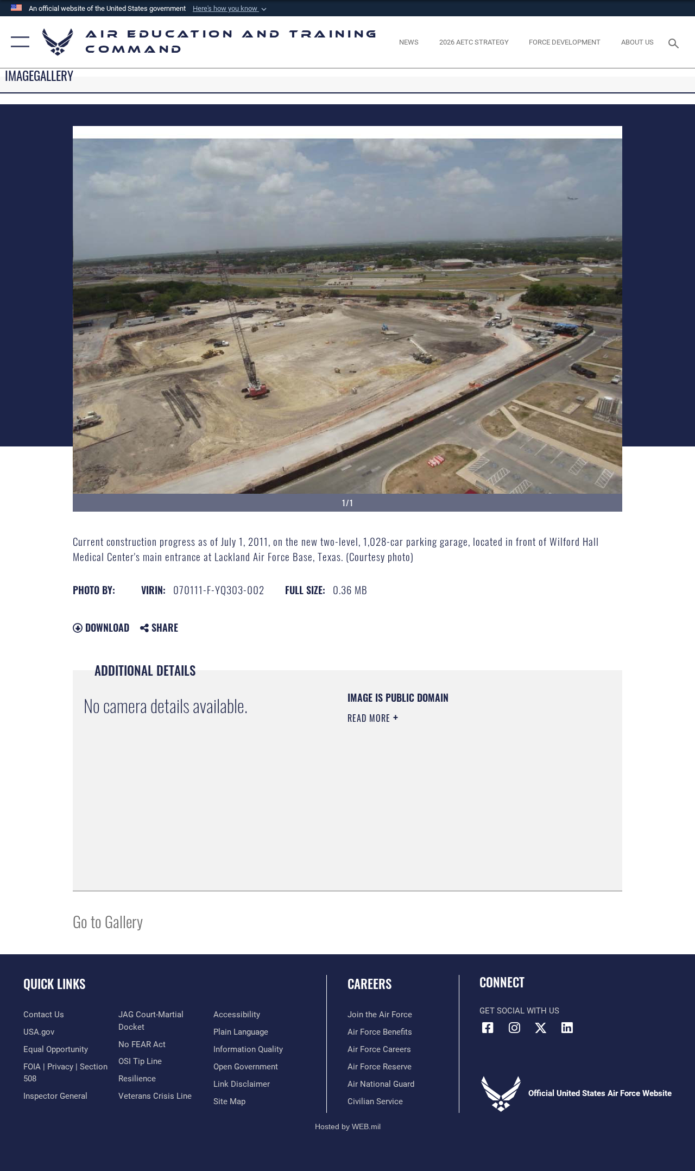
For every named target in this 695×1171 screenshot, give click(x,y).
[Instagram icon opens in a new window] (514, 1027)
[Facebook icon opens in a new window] (487, 1027)
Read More (370, 718)
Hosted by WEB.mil (348, 1126)
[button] (231, 8)
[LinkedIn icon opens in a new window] (567, 1027)
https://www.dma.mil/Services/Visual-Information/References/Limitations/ (445, 810)
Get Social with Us (519, 1011)
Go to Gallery (108, 921)
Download (106, 627)
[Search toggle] (675, 42)
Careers (369, 984)
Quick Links (54, 984)
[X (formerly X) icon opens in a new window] (541, 1027)
